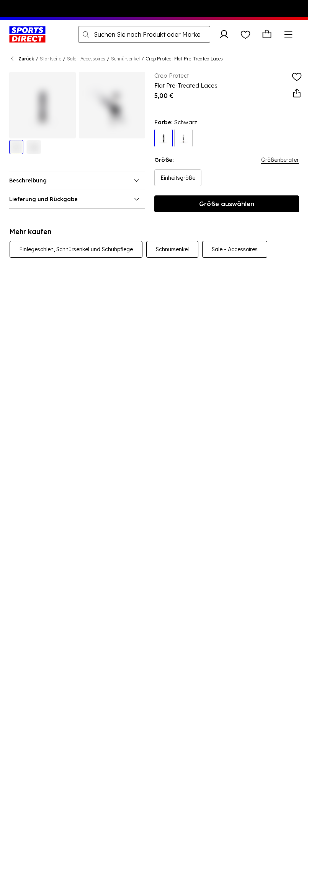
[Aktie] (296, 93)
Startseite (50, 59)
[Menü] (288, 34)
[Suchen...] (85, 34)
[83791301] (183, 138)
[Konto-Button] (224, 34)
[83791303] (163, 138)
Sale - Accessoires (86, 59)
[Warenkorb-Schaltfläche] (267, 34)
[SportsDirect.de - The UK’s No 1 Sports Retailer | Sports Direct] (27, 34)
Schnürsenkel (125, 59)
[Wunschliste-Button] (245, 34)
